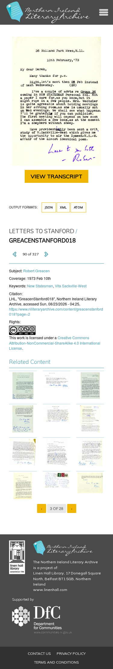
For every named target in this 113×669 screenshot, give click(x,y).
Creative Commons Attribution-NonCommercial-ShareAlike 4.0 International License (54, 342)
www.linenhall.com (50, 589)
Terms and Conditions (56, 662)
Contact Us (39, 653)
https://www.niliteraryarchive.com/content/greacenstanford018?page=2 (56, 311)
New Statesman (40, 285)
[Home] (48, 12)
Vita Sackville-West (70, 285)
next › (46, 254)
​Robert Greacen (36, 270)
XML (63, 207)
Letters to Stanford (41, 231)
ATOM (78, 207)
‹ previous (15, 254)
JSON (49, 207)
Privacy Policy (71, 653)
